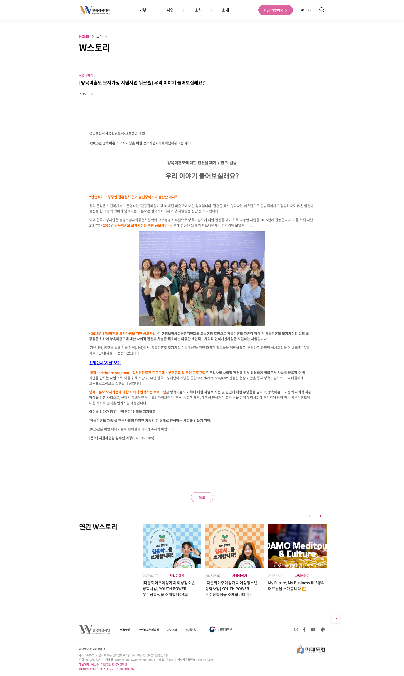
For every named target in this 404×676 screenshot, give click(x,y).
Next (319, 516)
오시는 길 (191, 630)
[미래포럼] (311, 649)
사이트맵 (172, 630)
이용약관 (125, 630)
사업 (170, 10)
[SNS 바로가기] (322, 629)
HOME (84, 36)
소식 (198, 10)
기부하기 (274, 10)
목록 (202, 497)
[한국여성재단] (94, 10)
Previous (310, 516)
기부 (142, 10)
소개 (225, 10)
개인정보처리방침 (149, 630)
